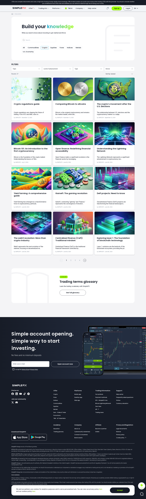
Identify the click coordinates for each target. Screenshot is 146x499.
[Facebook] (12, 394)
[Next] (85, 260)
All (24, 47)
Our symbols (99, 394)
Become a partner (100, 428)
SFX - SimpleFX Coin (101, 400)
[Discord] (16, 402)
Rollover (118, 431)
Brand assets (78, 438)
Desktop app (78, 397)
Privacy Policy (34, 369)
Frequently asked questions (124, 397)
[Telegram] (28, 394)
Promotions (57, 415)
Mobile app (77, 394)
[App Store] (20, 440)
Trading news (99, 412)
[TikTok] (24, 394)
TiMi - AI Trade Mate (59, 418)
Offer (55, 391)
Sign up (116, 8)
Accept (120, 490)
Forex (62, 47)
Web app (77, 400)
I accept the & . (26, 369)
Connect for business (81, 434)
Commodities (33, 47)
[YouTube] (20, 394)
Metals (78, 47)
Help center (92, 8)
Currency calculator (122, 403)
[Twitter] (12, 402)
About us (77, 428)
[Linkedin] (16, 394)
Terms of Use (25, 369)
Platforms (78, 391)
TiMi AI (70, 8)
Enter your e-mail (19, 364)
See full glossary (72, 292)
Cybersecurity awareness (82, 431)
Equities (53, 47)
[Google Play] (38, 440)
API (96, 409)
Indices (70, 47)
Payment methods (101, 397)
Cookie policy (120, 438)
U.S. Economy (28, 52)
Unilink (97, 431)
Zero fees (98, 406)
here (100, 489)
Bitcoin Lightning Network (103, 403)
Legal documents (121, 428)
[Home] (12, 14)
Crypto (44, 47)
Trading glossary (58, 431)
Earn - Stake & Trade (59, 412)
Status (118, 400)
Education (56, 428)
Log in (128, 8)
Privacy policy (120, 434)
